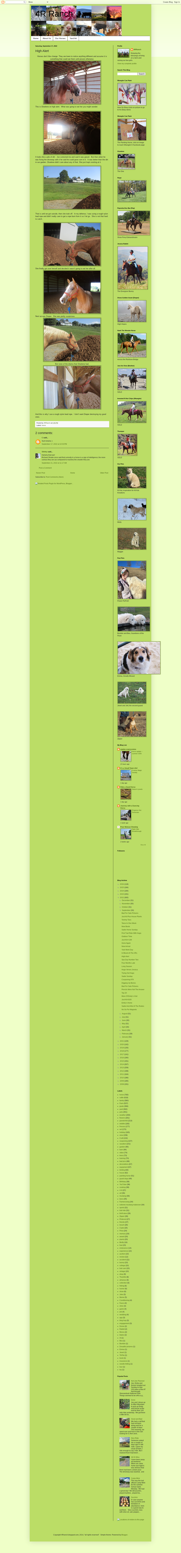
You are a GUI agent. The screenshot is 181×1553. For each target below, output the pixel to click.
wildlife (122, 1124)
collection (123, 1283)
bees (121, 1199)
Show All (143, 845)
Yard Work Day (127, 950)
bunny (121, 1263)
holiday (122, 1132)
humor (121, 1289)
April (124, 1027)
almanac (122, 1280)
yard (121, 1109)
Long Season (127, 966)
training (122, 1158)
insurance (123, 1361)
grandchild (123, 1121)
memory (122, 1234)
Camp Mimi (135, 1478)
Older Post (104, 473)
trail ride (122, 1210)
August (125, 1014)
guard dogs (123, 1179)
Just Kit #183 (127, 1000)
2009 (122, 1081)
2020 (122, 1044)
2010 (122, 1078)
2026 (122, 884)
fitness (121, 1332)
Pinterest (122, 1219)
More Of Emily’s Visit (129, 996)
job (120, 1312)
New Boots (126, 926)
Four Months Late (128, 963)
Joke (121, 1294)
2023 (122, 894)
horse (44, 425)
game (121, 1309)
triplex (121, 1335)
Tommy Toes (126, 920)
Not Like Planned (137, 1381)
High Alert (125, 956)
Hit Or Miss (135, 1457)
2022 (122, 898)
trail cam (122, 1268)
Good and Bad (136, 1419)
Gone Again (126, 943)
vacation (122, 1144)
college (122, 1266)
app (120, 1318)
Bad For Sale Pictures (130, 913)
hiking (121, 1286)
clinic (121, 1306)
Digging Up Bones (129, 983)
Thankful (122, 1277)
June (124, 1020)
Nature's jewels (137, 789)
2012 (122, 1071)
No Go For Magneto (129, 1010)
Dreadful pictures (126, 1347)
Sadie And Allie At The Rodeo (133, 1006)
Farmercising (124, 1202)
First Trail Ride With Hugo (131, 933)
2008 (122, 1084)
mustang (122, 1196)
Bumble (122, 1344)
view (121, 1135)
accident (122, 1260)
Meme (121, 1297)
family (121, 1101)
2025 (122, 887)
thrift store (123, 1213)
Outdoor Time (127, 936)
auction (122, 1254)
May (124, 1024)
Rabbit (122, 1329)
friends (122, 1222)
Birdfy (121, 1242)
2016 (122, 1058)
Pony (121, 1231)
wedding (122, 1315)
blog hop (122, 1320)
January (125, 1037)
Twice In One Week (129, 923)
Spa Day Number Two (130, 960)
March (124, 1030)
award (121, 1237)
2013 (122, 1068)
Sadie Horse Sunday (130, 930)
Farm (121, 1103)
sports (121, 1208)
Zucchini (134, 1497)
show (121, 1291)
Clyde (121, 1228)
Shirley (44, 452)
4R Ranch (54, 13)
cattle (121, 1098)
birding (122, 1170)
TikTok (121, 1355)
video (121, 1153)
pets (121, 1112)
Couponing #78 (128, 980)
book (121, 1358)
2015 (122, 1061)
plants (121, 1239)
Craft (121, 1138)
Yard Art (73, 38)
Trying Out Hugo (128, 973)
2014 (122, 1064)
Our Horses (60, 38)
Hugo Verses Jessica (130, 970)
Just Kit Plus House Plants (132, 917)
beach (121, 1225)
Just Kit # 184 (127, 940)
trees (121, 1155)
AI (120, 1338)
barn (121, 1150)
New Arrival (126, 946)
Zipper (121, 1216)
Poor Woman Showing (129, 827)
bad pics (122, 1161)
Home (35, 38)
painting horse (125, 1176)
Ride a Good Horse (127, 787)
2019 (122, 1048)
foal (120, 1245)
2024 (122, 891)
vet (120, 1129)
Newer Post (40, 473)
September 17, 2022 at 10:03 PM (54, 444)
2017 (122, 1054)
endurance (123, 1248)
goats (121, 1106)
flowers (122, 1118)
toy (120, 1370)
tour (120, 1367)
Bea (121, 1341)
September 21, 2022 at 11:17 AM (54, 463)
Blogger (124, 1535)
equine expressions (128, 749)
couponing (123, 1141)
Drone (121, 1326)
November (126, 904)
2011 (122, 1074)
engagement (124, 1323)
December (126, 900)
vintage (122, 1271)
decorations (124, 1164)
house (121, 1173)
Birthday (122, 1182)
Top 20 (124, 993)
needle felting (124, 1364)
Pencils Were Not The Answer (133, 990)
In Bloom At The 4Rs (129, 953)
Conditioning (124, 1300)
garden (122, 1147)
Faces (121, 1303)
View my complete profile (127, 64)
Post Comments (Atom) (54, 477)
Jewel (121, 1352)
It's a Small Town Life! (129, 768)
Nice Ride (135, 1438)
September (126, 910)
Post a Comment (45, 468)
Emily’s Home (127, 1003)
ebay (121, 1274)
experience (123, 1251)
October (125, 907)
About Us (47, 38)
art (120, 1193)
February (125, 1034)
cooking (122, 1187)
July (123, 1017)
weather (122, 1115)
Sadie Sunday (127, 976)
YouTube (122, 1184)
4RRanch (137, 50)
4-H (120, 1190)
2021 (122, 1041)
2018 (122, 1051)
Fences (122, 1127)
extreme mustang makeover (130, 1205)
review (122, 1257)
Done (133, 1400)
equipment (123, 1167)
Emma (121, 1349)
